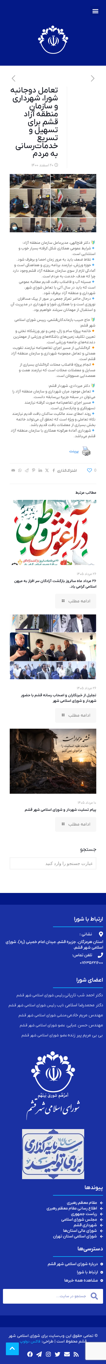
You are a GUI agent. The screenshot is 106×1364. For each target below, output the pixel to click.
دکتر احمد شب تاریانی (83, 995)
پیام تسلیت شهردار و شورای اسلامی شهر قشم (60, 809)
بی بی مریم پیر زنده (85, 1035)
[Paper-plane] (39, 1354)
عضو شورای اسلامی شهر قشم (43, 1025)
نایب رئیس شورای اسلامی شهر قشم (36, 1005)
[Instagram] (48, 1354)
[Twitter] (58, 1354)
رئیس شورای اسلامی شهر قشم (40, 995)
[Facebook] (30, 1354)
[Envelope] (67, 1354)
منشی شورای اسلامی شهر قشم (43, 1015)
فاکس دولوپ (30, 1341)
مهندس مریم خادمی (85, 1015)
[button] (95, 11)
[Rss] (76, 1354)
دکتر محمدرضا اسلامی (83, 1005)
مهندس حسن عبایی (84, 1025)
